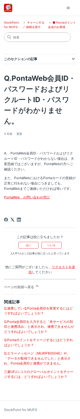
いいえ (52, 245)
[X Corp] (12, 220)
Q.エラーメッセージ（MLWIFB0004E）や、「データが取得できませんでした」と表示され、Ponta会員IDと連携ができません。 (37, 358)
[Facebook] (6, 220)
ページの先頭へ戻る (19, 287)
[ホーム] (8, 8)
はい (28, 245)
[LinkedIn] (19, 220)
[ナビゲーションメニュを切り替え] (68, 8)
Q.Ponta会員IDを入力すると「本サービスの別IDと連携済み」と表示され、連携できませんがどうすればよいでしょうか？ (39, 327)
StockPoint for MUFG (20, 410)
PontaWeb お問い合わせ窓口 (27, 197)
